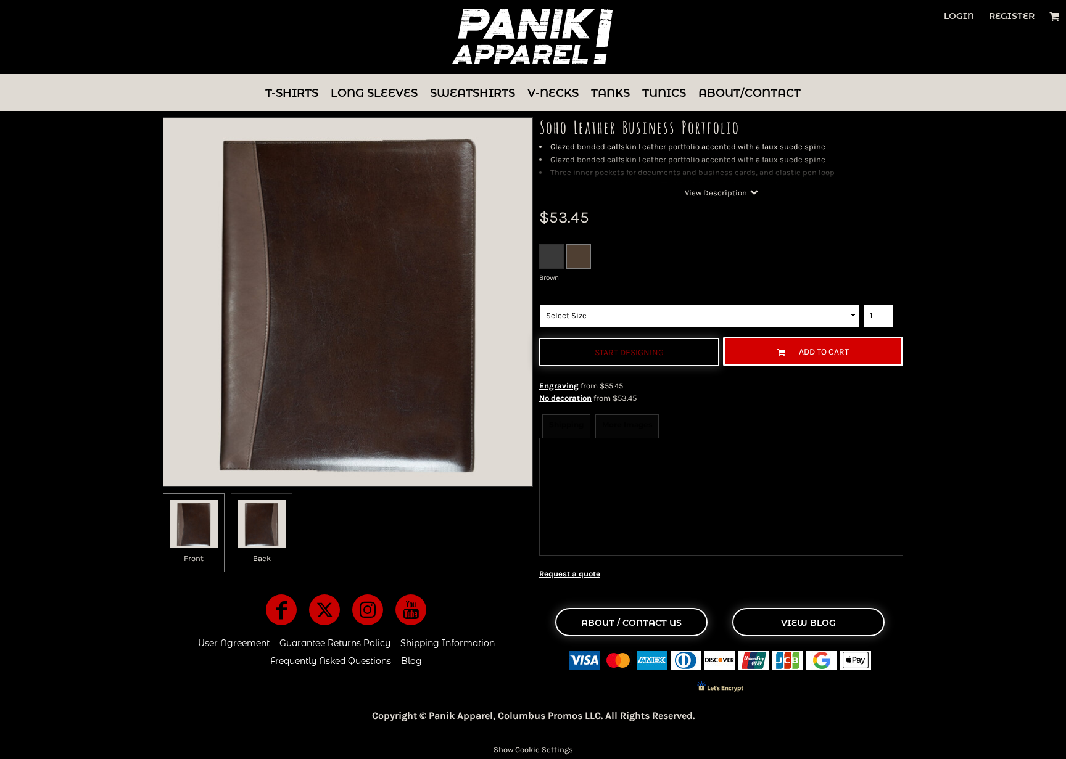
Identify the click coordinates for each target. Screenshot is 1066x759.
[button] (1054, 16)
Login (959, 16)
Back (262, 558)
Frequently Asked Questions (330, 661)
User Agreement (234, 643)
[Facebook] (281, 609)
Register (1012, 16)
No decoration (565, 398)
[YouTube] (410, 609)
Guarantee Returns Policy (334, 643)
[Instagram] (367, 609)
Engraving (559, 385)
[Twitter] (324, 609)
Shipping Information (447, 643)
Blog (411, 661)
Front (194, 558)
